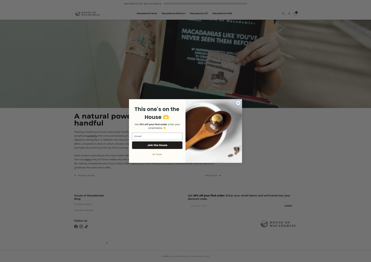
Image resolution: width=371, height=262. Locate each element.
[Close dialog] (238, 102)
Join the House (157, 145)
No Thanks (157, 154)
